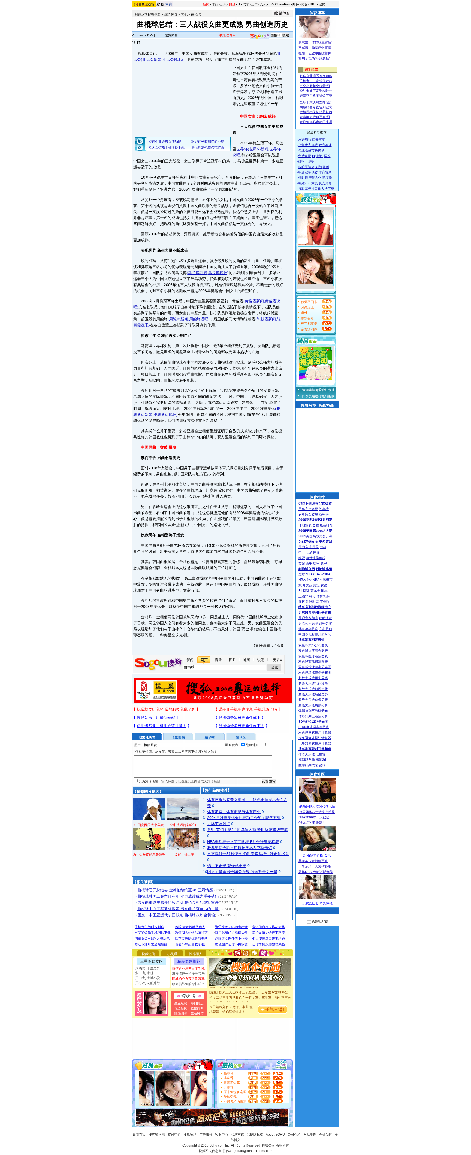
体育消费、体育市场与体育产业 (234, 811)
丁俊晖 (325, 602)
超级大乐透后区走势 (313, 694)
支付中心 (174, 1134)
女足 (309, 552)
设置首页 (139, 1134)
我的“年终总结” (319, 59)
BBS (313, 4)
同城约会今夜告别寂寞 (188, 979)
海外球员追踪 (315, 558)
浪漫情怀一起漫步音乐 (188, 974)
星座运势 (180, 1003)
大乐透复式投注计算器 (314, 738)
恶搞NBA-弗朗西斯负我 (315, 872)
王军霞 (303, 48)
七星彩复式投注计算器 (314, 743)
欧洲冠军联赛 (308, 172)
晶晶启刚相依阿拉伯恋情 (317, 806)
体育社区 (317, 774)
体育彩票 (325, 172)
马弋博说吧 (217, 273)
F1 (300, 591)
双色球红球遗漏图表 (313, 656)
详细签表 (305, 525)
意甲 (324, 563)
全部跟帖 (178, 737)
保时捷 (303, 178)
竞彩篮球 (318, 765)
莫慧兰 (303, 42)
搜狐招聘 (190, 1134)
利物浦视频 (324, 569)
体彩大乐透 (306, 754)
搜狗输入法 (157, 1134)
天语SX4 (315, 178)
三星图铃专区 (151, 961)
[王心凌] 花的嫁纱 (147, 983)
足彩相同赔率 (308, 623)
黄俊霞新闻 (254, 301)
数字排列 (305, 765)
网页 (204, 660)
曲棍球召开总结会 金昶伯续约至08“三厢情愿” (175, 890)
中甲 (301, 552)
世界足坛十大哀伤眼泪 (314, 866)
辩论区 (241, 737)
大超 (309, 585)
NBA (309, 574)
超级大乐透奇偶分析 (313, 700)
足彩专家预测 (308, 618)
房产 (254, 4)
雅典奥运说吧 (164, 414)
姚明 (301, 161)
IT (239, 4)
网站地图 (309, 1134)
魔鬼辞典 (197, 1008)
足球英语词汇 (218, 823)
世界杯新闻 (258, 149)
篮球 (326, 167)
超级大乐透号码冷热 (313, 683)
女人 (263, 4)
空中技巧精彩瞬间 (183, 825)
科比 (312, 596)
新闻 (206, 4)
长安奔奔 (325, 183)
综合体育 (170, 14)
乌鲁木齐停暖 (308, 145)
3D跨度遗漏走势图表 (313, 727)
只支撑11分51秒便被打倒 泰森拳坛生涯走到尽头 (248, 853)
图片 (232, 660)
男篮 (316, 585)
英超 (301, 563)
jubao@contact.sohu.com (253, 1151)
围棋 (324, 591)
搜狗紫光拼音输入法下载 (316, 189)
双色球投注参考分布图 (314, 667)
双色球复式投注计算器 (314, 732)
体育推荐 (317, 497)
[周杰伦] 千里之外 (147, 968)
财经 (232, 4)
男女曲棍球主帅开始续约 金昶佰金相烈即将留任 (178, 902)
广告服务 (205, 1134)
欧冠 (301, 558)
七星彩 (320, 754)
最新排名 (326, 525)
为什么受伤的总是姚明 (149, 854)
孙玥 (301, 59)
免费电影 (304, 156)
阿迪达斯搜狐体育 (148, 14)
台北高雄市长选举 (311, 150)
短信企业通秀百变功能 (188, 968)
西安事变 (318, 140)
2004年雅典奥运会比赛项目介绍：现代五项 (244, 817)
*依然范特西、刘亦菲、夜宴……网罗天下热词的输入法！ (175, 752)
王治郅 (310, 161)
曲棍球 (196, 14)
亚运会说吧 (172, 59)
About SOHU (275, 1134)
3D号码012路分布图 (313, 722)
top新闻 (317, 156)
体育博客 (317, 13)
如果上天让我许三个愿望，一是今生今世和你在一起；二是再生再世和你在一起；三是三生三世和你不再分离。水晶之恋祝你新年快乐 (250, 990)
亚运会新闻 (151, 59)
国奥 (316, 552)
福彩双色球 (306, 760)
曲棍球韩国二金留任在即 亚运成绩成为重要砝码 (178, 896)
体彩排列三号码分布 (313, 711)
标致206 (304, 183)
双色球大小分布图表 (313, 645)
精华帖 (210, 737)
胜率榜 (324, 509)
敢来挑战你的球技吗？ (188, 984)
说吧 (260, 660)
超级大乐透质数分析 (313, 705)
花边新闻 (180, 1008)
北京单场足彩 (308, 629)
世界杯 (242, 149)
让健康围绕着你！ (321, 53)
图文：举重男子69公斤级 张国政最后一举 (242, 871)
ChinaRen (282, 4)
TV (271, 4)
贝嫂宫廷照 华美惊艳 (317, 903)
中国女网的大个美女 (149, 825)
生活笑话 (197, 1013)
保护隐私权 (255, 1134)
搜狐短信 (148, 954)
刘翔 (318, 167)
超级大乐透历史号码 (313, 678)
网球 (306, 591)
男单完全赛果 (308, 509)
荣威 (314, 183)
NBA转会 (305, 580)
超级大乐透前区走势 (313, 689)
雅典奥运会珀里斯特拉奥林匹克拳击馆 (239, 847)
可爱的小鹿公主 (182, 854)
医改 (327, 156)
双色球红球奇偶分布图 (314, 672)
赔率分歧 (325, 623)
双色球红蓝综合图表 (313, 651)
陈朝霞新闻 (266, 319)
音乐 (218, 660)
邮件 (295, 4)
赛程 (315, 525)
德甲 (316, 563)
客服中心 (221, 1134)
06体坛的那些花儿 (311, 823)
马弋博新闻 (197, 273)
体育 (215, 4)
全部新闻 (325, 1134)
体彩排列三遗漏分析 (313, 716)
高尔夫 (315, 591)
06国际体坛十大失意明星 (316, 812)
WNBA (325, 574)
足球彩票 (312, 602)
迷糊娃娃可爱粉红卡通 (318, 390)
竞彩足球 (325, 629)
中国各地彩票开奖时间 (314, 634)
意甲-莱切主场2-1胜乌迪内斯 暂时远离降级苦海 (247, 829)
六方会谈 (325, 145)
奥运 (301, 602)
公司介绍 (294, 1134)
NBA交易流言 (323, 580)
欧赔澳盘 (325, 618)
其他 (184, 14)
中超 (323, 547)
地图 (246, 660)
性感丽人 (195, 954)
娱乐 (223, 4)
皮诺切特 (304, 140)
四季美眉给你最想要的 (318, 396)
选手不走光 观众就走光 (226, 865)
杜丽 (301, 53)
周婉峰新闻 (178, 319)
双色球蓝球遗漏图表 (313, 662)
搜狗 (322, 4)
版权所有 (282, 1145)
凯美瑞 (327, 178)
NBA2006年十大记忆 (313, 817)
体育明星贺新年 (323, 42)
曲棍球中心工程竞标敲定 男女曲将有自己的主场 (178, 909)
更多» (277, 660)
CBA (316, 574)
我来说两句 (227, 35)
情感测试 (180, 1013)
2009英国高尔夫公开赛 (315, 536)
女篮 (324, 585)
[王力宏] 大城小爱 (147, 978)
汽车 (246, 4)
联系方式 (237, 1134)
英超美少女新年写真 (313, 861)
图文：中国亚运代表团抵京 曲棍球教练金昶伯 (176, 915)
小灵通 (172, 954)
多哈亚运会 (306, 167)
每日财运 (197, 1003)
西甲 (309, 563)
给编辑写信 (320, 921)
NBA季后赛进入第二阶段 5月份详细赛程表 (243, 841)
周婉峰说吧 (198, 319)
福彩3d (321, 760)
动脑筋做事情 (321, 48)
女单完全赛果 (308, 514)
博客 (304, 4)
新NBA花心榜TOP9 (317, 855)
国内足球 (305, 547)
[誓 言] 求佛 (144, 973)
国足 (315, 547)
